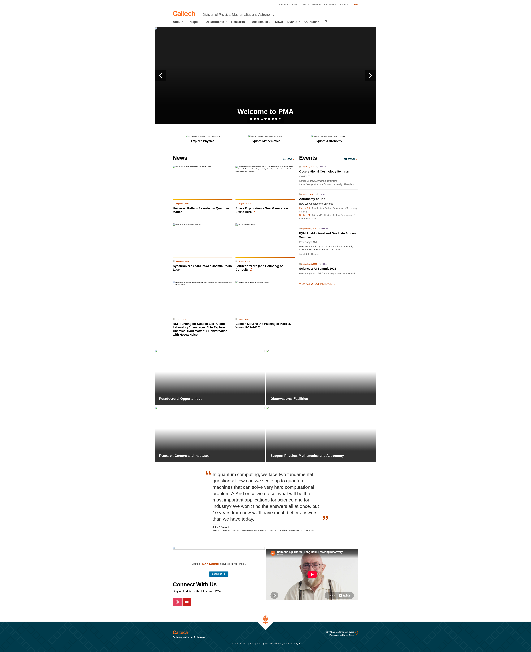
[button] (160, 75)
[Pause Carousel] (280, 119)
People (193, 22)
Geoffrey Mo (305, 215)
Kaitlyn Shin (305, 208)
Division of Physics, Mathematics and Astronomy (238, 14)
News (279, 22)
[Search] (326, 21)
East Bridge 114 (308, 242)
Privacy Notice (256, 643)
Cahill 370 (304, 176)
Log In (297, 643)
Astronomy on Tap (312, 199)
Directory (316, 4)
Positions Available (288, 4)
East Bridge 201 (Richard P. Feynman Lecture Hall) (327, 273)
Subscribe (217, 574)
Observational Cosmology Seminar (324, 171)
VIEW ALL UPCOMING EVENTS (317, 283)
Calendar (305, 4)
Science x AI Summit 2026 (317, 268)
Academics (260, 22)
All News (288, 159)
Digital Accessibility (239, 643)
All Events (350, 159)
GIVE (356, 4)
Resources (329, 4)
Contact (344, 4)
